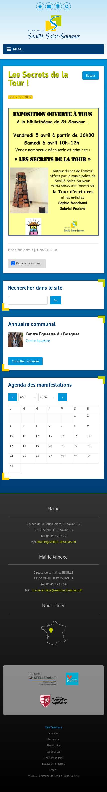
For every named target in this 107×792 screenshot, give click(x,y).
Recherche (53, 739)
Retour (90, 75)
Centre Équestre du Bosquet (52, 334)
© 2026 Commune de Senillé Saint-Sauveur (53, 776)
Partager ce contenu (28, 263)
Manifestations (53, 727)
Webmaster (53, 751)
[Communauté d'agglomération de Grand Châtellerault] (42, 679)
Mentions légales (53, 758)
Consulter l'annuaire (25, 361)
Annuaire (53, 733)
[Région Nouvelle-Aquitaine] (53, 701)
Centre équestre (38, 340)
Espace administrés (53, 763)
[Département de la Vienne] (72, 679)
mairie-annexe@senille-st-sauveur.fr (57, 590)
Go (55, 300)
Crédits (53, 770)
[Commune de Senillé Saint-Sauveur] (53, 27)
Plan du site (53, 745)
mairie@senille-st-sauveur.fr (56, 542)
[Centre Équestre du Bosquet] (15, 339)
